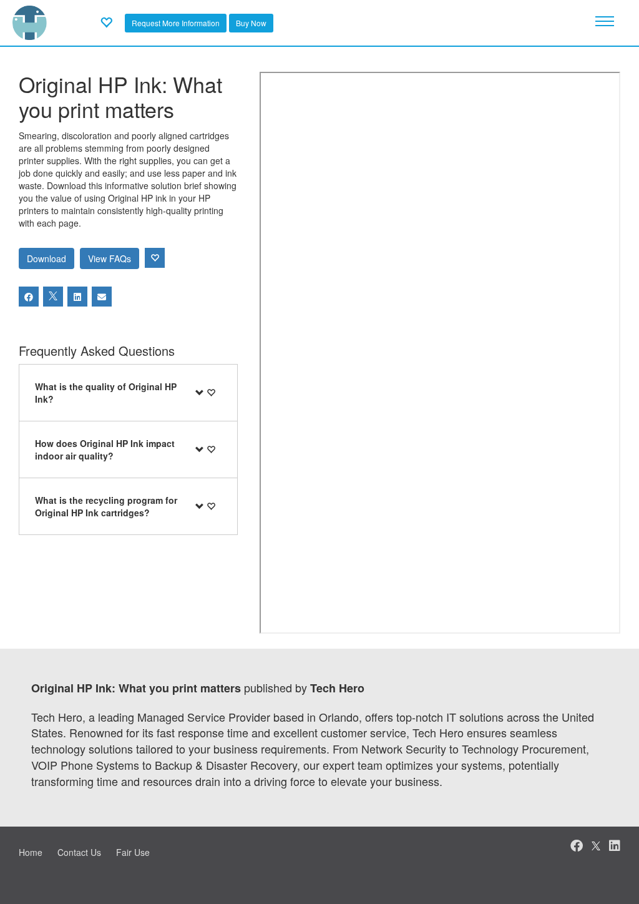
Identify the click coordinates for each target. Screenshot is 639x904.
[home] (29, 21)
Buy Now (251, 22)
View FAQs (109, 258)
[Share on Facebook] (28, 296)
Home (30, 852)
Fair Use (133, 852)
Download (46, 258)
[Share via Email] (101, 296)
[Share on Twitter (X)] (53, 296)
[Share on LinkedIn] (77, 296)
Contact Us (79, 852)
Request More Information (176, 22)
